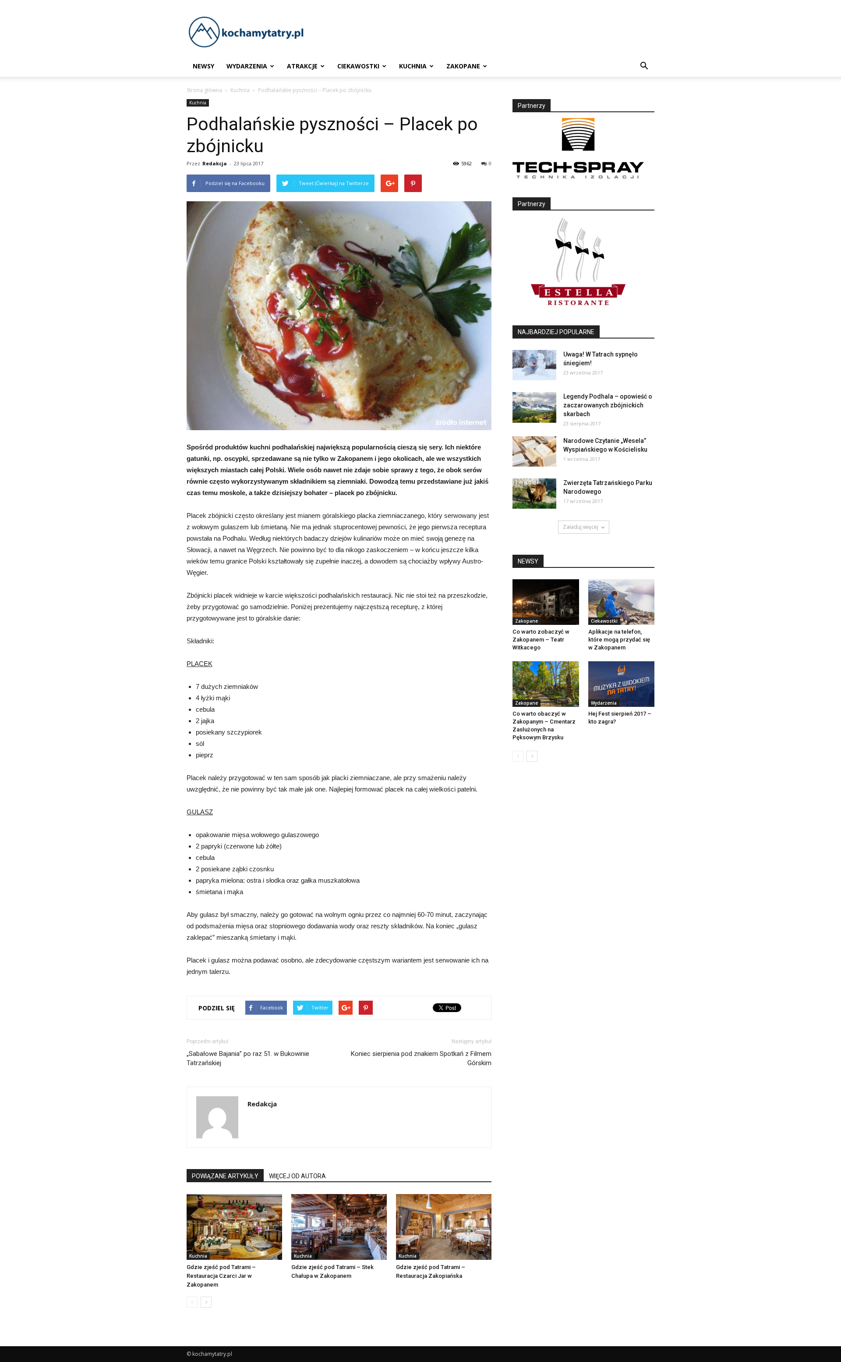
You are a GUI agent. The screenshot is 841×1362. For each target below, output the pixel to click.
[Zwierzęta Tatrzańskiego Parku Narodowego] (534, 493)
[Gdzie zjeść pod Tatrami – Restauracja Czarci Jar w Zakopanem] (234, 1227)
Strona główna (204, 90)
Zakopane (463, 66)
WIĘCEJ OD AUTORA (297, 1176)
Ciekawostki (358, 66)
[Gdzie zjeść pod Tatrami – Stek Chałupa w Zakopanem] (339, 1227)
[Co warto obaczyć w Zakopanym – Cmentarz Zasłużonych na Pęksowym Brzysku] (545, 684)
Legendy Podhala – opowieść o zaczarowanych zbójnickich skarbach (607, 405)
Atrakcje (302, 66)
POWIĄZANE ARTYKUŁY (225, 1176)
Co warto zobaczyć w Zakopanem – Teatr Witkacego (540, 639)
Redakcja (214, 163)
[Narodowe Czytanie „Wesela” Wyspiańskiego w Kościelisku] (534, 451)
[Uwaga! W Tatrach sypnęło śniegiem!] (534, 365)
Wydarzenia (246, 66)
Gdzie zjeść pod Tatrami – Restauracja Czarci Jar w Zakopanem (221, 1276)
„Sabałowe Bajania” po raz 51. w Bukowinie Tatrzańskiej (248, 1058)
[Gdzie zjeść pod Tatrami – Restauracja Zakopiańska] (443, 1227)
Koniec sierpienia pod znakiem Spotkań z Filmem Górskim (421, 1058)
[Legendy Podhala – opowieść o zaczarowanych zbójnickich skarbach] (534, 407)
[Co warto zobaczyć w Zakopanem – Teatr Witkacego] (545, 602)
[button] (643, 66)
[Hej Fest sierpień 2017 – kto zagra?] (621, 684)
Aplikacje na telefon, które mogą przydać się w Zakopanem (619, 639)
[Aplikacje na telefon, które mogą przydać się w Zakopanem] (621, 602)
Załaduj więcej (580, 527)
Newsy (203, 66)
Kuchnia (413, 66)
